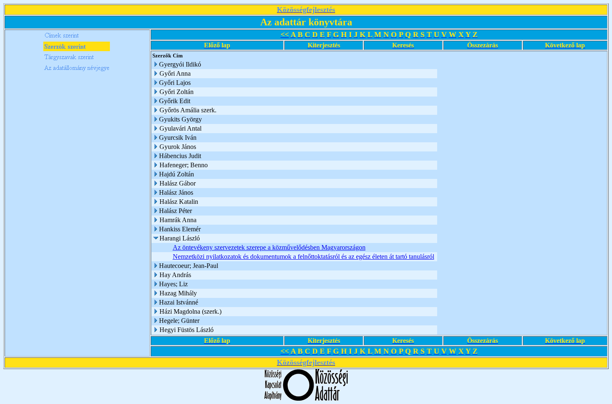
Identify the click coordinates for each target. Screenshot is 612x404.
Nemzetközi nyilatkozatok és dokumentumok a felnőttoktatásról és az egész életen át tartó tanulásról (303, 256)
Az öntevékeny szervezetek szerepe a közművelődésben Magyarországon (269, 247)
